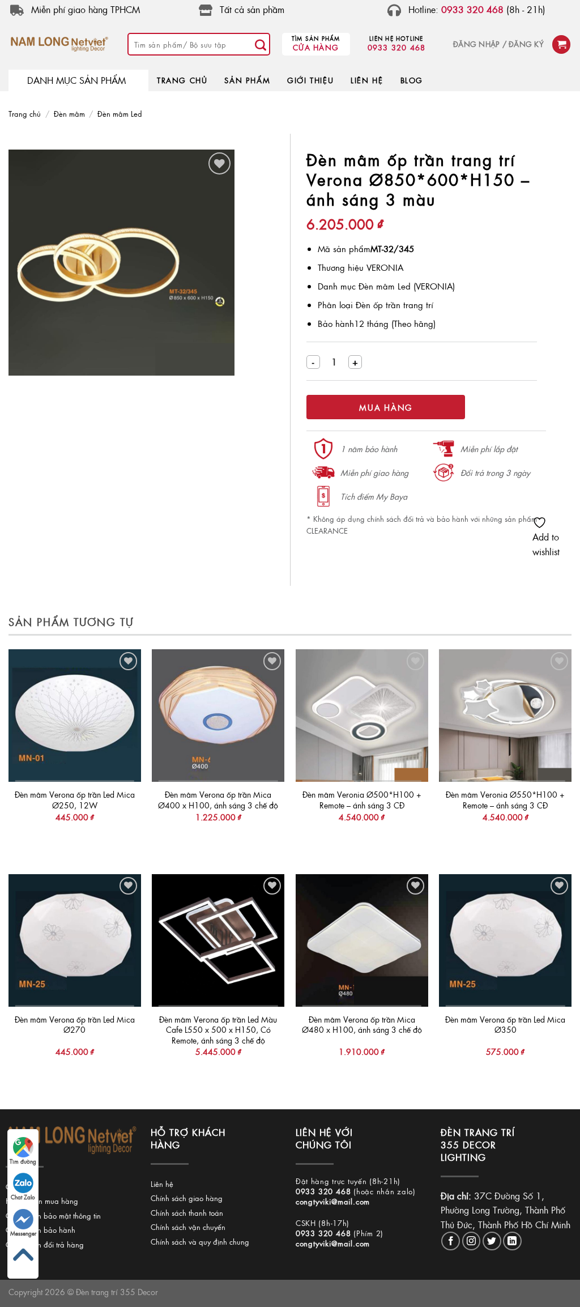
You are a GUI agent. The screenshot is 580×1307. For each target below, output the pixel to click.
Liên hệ (162, 1183)
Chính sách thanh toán (187, 1212)
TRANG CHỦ (182, 80)
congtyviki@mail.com (333, 1201)
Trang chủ (24, 113)
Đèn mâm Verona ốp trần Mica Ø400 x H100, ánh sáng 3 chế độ (218, 799)
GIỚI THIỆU (310, 80)
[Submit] (261, 44)
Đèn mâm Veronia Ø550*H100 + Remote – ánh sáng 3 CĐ (505, 799)
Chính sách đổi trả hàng (45, 1244)
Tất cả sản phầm (252, 9)
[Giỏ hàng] (561, 44)
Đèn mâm (69, 113)
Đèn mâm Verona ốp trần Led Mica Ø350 (505, 1024)
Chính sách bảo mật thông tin (53, 1215)
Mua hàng (385, 407)
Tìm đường (23, 1161)
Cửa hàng (316, 47)
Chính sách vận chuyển (188, 1226)
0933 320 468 (397, 47)
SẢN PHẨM (247, 80)
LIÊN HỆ (367, 80)
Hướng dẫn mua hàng (42, 1200)
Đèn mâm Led (119, 113)
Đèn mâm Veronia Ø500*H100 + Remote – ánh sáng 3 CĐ (361, 799)
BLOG (411, 80)
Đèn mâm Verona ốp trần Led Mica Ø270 (75, 1024)
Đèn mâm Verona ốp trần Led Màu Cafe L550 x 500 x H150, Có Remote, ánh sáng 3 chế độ (218, 1030)
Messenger (23, 1233)
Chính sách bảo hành (40, 1229)
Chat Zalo (23, 1197)
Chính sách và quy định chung (200, 1241)
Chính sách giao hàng (187, 1198)
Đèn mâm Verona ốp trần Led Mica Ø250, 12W (75, 799)
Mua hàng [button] (75, 840)
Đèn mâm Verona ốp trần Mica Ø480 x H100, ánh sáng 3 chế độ (362, 1024)
